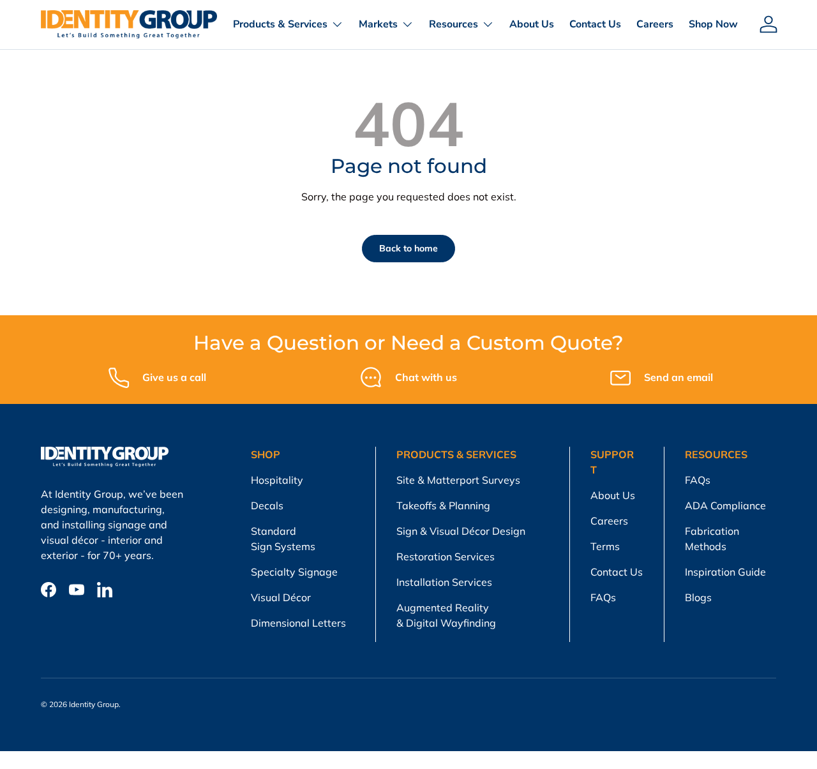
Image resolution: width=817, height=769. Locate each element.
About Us (531, 24)
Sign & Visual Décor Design (460, 531)
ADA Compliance (725, 505)
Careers (654, 24)
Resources (453, 24)
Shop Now (713, 24)
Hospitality (277, 480)
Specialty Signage (294, 571)
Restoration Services (445, 556)
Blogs (698, 597)
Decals (267, 505)
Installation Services (444, 582)
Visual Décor (281, 597)
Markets (378, 24)
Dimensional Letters (298, 622)
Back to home (408, 248)
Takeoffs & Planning (443, 505)
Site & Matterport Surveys (458, 480)
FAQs (603, 597)
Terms (605, 546)
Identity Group (94, 704)
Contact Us (595, 24)
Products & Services (280, 24)
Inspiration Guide (725, 571)
